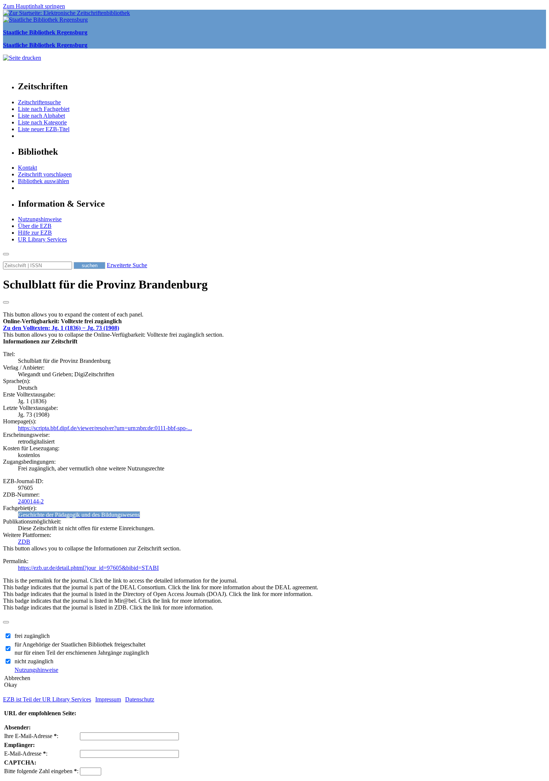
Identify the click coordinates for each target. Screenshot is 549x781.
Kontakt (27, 167)
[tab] (274, 321)
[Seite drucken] (22, 58)
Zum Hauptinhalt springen (34, 6)
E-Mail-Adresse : (25, 753)
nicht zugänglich (34, 661)
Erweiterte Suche (127, 265)
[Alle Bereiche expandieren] (6, 302)
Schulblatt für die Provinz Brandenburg (105, 284)
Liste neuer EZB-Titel (43, 129)
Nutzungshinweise (40, 219)
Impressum (108, 699)
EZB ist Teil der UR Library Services (47, 699)
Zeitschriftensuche (39, 102)
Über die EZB (35, 226)
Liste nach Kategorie (42, 122)
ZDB (24, 541)
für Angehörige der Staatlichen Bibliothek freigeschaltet (80, 644)
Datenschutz (139, 699)
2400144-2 (31, 501)
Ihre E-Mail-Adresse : (31, 736)
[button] (62, 321)
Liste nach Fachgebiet (43, 109)
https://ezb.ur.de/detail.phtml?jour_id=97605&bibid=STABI (88, 568)
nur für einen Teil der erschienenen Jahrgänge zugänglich (82, 652)
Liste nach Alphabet (41, 115)
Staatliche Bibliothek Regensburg (45, 32)
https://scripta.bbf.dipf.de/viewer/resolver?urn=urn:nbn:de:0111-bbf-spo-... (105, 428)
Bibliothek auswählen (43, 181)
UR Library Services (42, 239)
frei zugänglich (32, 636)
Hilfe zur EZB (35, 232)
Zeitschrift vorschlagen (45, 174)
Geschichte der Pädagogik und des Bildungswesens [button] (79, 515)
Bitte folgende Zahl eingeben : (41, 771)
